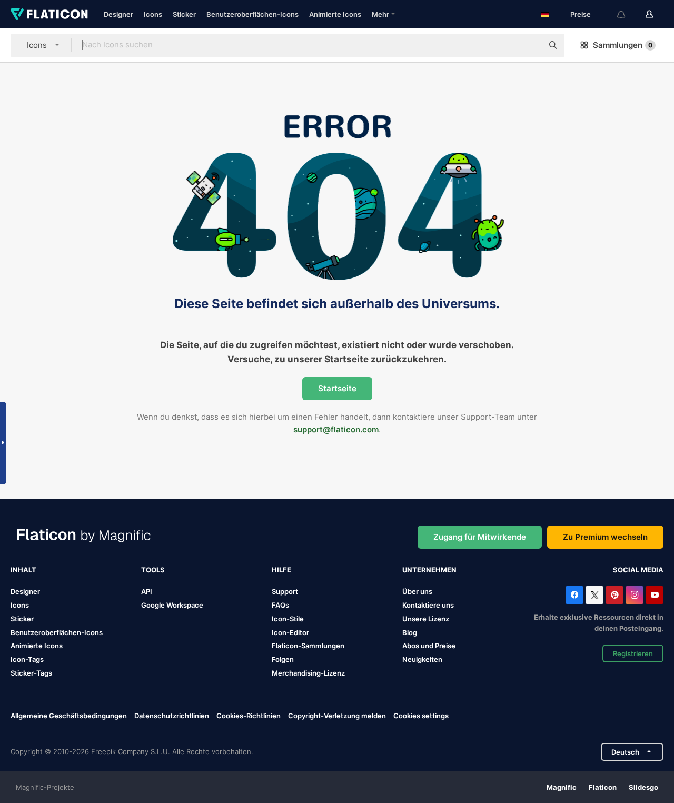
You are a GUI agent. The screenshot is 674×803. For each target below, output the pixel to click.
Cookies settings (421, 716)
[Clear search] (529, 45)
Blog (409, 632)
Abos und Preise (428, 645)
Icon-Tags (27, 659)
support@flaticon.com (336, 429)
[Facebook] (574, 595)
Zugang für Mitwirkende (479, 537)
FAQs (280, 605)
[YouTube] (654, 595)
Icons (153, 14)
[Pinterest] (614, 595)
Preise (580, 14)
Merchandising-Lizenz (308, 673)
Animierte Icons (335, 14)
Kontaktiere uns (428, 605)
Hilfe (281, 570)
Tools (153, 570)
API (146, 591)
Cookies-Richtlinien (248, 715)
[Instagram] (634, 595)
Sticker (184, 14)
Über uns (417, 591)
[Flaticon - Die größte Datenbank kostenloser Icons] (49, 14)
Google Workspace (172, 605)
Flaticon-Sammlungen (308, 645)
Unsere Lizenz (425, 618)
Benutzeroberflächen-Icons (252, 14)
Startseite (337, 388)
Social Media (638, 570)
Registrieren (633, 653)
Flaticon (603, 787)
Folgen (283, 659)
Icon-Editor (290, 632)
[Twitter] (594, 595)
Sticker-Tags (31, 673)
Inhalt (23, 570)
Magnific (562, 787)
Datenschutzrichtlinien (171, 715)
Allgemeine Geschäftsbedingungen (69, 715)
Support (285, 591)
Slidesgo (643, 787)
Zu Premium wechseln (605, 537)
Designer (118, 14)
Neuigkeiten (422, 659)
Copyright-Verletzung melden (337, 715)
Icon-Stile (288, 618)
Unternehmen (429, 570)
